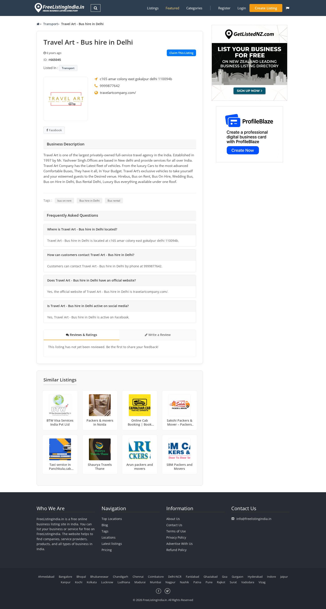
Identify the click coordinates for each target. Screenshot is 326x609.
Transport (50, 24)
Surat (233, 582)
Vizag (262, 582)
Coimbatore (156, 577)
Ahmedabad (46, 577)
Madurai (139, 582)
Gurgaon (237, 577)
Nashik (184, 582)
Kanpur (66, 582)
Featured (172, 8)
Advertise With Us (179, 544)
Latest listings (112, 544)
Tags (105, 531)
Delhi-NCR (174, 577)
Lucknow (107, 582)
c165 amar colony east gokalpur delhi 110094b (136, 79)
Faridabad (192, 577)
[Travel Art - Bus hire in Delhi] (65, 98)
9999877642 (110, 85)
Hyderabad (255, 577)
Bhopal (81, 577)
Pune (209, 582)
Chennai (138, 577)
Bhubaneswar (99, 577)
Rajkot (221, 582)
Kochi (78, 582)
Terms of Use (176, 531)
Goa (224, 577)
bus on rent (64, 200)
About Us (173, 519)
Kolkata (92, 582)
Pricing (107, 550)
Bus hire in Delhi (89, 200)
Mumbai (155, 582)
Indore (271, 577)
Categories (194, 8)
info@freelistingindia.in (253, 519)
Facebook (55, 130)
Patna (197, 582)
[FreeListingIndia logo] (59, 7)
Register (224, 8)
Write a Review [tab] (159, 335)
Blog (105, 525)
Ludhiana (124, 582)
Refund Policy (176, 550)
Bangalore (65, 577)
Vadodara (247, 582)
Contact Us (174, 525)
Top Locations (112, 519)
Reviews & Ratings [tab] (83, 335)
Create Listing (266, 8)
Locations (109, 537)
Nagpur (170, 582)
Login (242, 8)
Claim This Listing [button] (181, 53)
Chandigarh (120, 577)
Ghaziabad (211, 577)
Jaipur (284, 577)
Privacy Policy (176, 537)
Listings (153, 8)
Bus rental (114, 200)
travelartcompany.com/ (118, 92)
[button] (287, 8)
